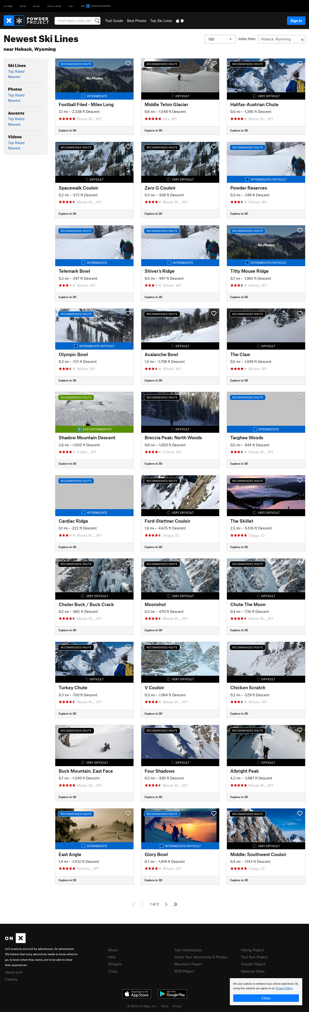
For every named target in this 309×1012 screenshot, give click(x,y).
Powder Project (253, 964)
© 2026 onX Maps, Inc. (142, 1006)
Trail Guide (114, 20)
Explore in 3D (67, 130)
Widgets (115, 964)
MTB (23, 5)
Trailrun (54, 5)
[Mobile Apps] (180, 20)
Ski (71, 5)
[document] (266, 992)
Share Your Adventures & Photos (200, 957)
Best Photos (136, 20)
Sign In (296, 20)
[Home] (29, 20)
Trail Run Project (254, 957)
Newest (14, 76)
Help (112, 957)
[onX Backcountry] (95, 6)
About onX (13, 972)
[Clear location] (302, 39)
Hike (36, 5)
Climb (8, 5)
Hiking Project (252, 950)
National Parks (253, 971)
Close (266, 998)
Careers (11, 979)
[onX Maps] (15, 941)
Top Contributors (188, 950)
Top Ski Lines (161, 20)
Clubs (113, 971)
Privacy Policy (284, 988)
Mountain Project (188, 964)
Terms (165, 1006)
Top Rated (16, 71)
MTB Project (184, 971)
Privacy (177, 1006)
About (113, 950)
